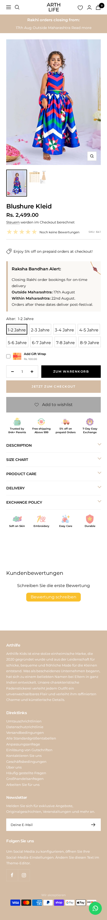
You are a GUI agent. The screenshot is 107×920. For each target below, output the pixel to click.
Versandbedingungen (25, 732)
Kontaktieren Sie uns (24, 756)
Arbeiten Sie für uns (22, 785)
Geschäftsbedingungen (26, 761)
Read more (81, 27)
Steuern (13, 222)
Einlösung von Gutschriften (29, 750)
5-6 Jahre (17, 342)
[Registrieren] (93, 825)
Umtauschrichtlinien (24, 721)
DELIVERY (15, 488)
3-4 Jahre (64, 330)
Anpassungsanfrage (23, 744)
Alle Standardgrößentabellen (31, 738)
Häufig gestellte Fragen (26, 773)
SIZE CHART (17, 459)
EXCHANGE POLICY (24, 502)
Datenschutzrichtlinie (24, 727)
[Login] (89, 7)
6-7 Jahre (41, 342)
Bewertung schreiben (53, 597)
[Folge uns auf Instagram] (24, 875)
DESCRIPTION (19, 445)
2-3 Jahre (40, 330)
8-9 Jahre (89, 342)
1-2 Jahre (17, 330)
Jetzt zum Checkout (53, 386)
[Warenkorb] (98, 7)
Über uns (14, 767)
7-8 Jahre (65, 342)
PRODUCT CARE (21, 474)
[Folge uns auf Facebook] (12, 875)
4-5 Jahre (88, 330)
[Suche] (17, 7)
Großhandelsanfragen (25, 779)
